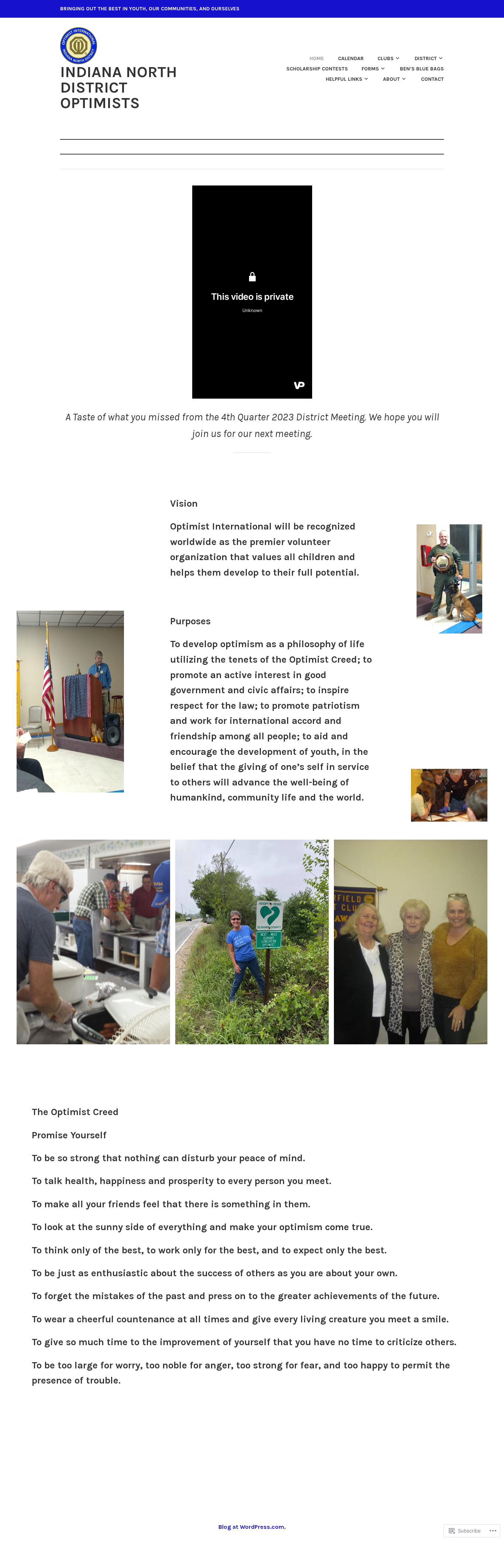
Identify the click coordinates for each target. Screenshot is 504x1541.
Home (317, 58)
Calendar (351, 58)
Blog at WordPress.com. (252, 1526)
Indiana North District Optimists (118, 87)
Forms (370, 69)
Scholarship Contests (317, 69)
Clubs (385, 58)
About (391, 79)
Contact (432, 79)
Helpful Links (344, 79)
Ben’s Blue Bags (422, 69)
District (426, 58)
